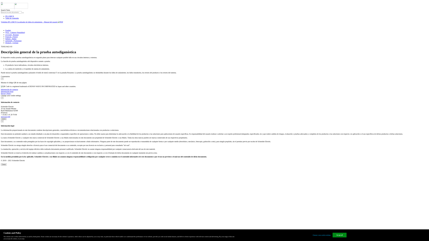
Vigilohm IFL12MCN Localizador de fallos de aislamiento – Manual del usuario (29, 22)
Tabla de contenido (12, 18)
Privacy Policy (6, 94)
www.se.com (5, 117)
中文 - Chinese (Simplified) (15, 32)
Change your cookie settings (322, 235)
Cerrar (4, 119)
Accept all (339, 235)
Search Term (5, 10)
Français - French (11, 37)
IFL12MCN (9, 16)
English (8, 30)
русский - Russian (12, 35)
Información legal (7, 91)
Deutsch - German (11, 43)
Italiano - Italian (10, 39)
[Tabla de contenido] (2, 25)
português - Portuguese (13, 41)
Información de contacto (9, 89)
